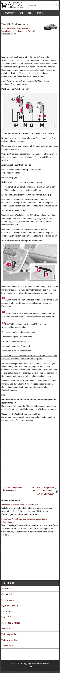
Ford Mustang (8, 600)
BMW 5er (5, 588)
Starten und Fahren (26, 31)
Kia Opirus (6, 611)
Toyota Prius (7, 645)
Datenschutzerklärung (15, 19)
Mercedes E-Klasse (10, 623)
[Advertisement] (30, 45)
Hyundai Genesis (9, 605)
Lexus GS (6, 617)
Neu (21, 13)
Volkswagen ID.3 (9, 634)
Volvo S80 (5, 28)
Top (29, 13)
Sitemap (40, 13)
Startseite (9, 13)
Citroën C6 (6, 594)
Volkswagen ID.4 (9, 640)
